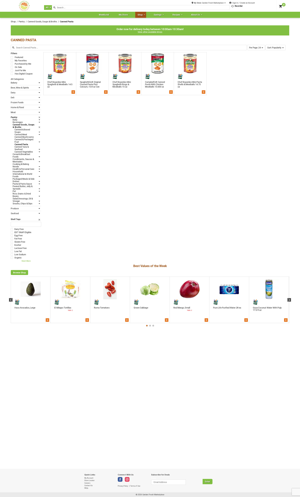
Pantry (22, 21)
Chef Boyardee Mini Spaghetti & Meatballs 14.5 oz (59, 84)
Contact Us (88, 485)
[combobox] (48, 7)
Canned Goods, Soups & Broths (42, 21)
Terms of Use (135, 486)
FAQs (86, 488)
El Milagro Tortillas (62, 307)
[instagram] (127, 479)
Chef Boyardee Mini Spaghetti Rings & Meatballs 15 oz (121, 84)
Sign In (235, 3)
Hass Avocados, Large (25, 307)
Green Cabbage (141, 307)
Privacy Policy (123, 486)
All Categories (17, 79)
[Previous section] (11, 300)
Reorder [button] (239, 6)
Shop (13, 21)
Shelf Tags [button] (16, 219)
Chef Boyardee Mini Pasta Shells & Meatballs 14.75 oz (190, 84)
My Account (88, 478)
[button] (214, 3)
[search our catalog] (54, 7)
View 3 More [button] (26, 261)
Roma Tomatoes (101, 307)
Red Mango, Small (181, 307)
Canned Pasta (66, 21)
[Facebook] (120, 479)
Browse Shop (19, 272)
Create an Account (247, 3)
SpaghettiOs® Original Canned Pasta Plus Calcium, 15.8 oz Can (90, 84)
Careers (87, 483)
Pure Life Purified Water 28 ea (227, 307)
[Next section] (289, 300)
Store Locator (89, 480)
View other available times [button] (150, 32)
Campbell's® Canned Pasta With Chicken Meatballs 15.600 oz (155, 84)
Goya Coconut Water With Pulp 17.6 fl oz (267, 308)
